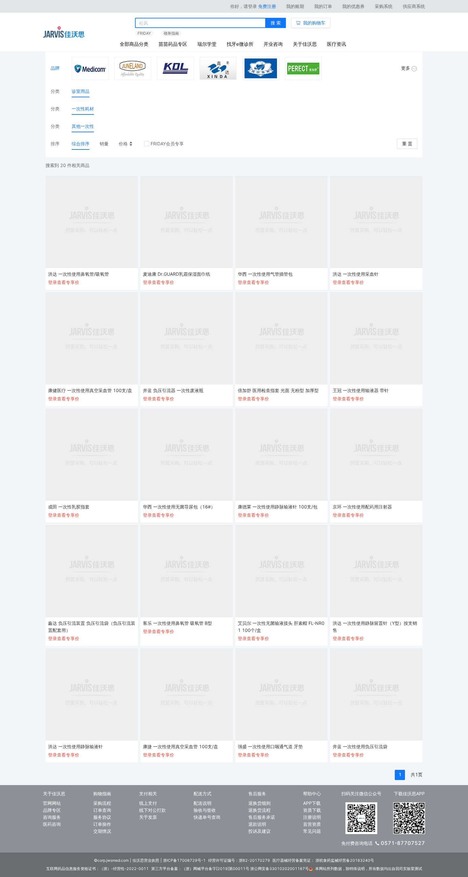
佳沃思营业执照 (145, 860)
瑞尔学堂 (206, 44)
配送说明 (202, 803)
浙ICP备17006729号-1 (184, 860)
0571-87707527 (403, 843)
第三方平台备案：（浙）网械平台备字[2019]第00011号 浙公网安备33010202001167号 (230, 868)
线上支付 (148, 803)
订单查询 (102, 810)
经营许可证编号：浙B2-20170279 (239, 860)
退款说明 (257, 824)
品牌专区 (52, 810)
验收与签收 (205, 810)
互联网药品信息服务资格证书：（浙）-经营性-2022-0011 (97, 868)
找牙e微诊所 (240, 44)
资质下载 (312, 810)
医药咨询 (52, 824)
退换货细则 (259, 803)
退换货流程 (259, 810)
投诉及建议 (259, 831)
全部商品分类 (134, 44)
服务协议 (102, 817)
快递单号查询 (207, 817)
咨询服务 (52, 817)
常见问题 (312, 831)
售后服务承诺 (261, 817)
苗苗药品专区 (173, 44)
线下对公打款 (152, 810)
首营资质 (312, 824)
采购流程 (102, 803)
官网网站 (52, 803)
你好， (243, 6)
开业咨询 (273, 44)
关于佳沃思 (305, 44)
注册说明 (312, 817)
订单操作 (102, 824)
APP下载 (312, 803)
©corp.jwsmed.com (111, 860)
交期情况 (102, 831)
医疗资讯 (336, 44)
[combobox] (200, 23)
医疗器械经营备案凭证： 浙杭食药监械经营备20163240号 (323, 860)
